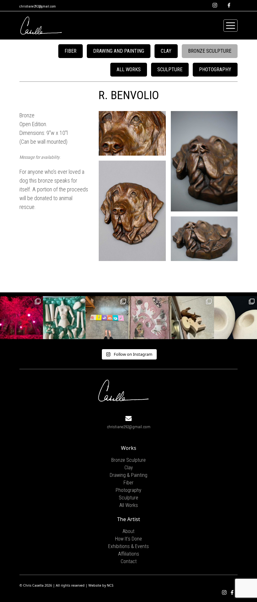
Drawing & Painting (128, 475)
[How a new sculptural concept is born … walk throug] (21, 317)
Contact (129, 561)
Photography (215, 69)
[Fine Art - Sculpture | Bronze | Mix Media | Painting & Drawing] (41, 25)
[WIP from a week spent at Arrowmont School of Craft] (149, 317)
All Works (129, 69)
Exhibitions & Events (128, 546)
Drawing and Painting (118, 51)
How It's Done (128, 539)
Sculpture (169, 69)
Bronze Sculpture (209, 51)
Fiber (70, 51)
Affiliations (128, 554)
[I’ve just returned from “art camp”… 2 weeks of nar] (107, 317)
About (128, 531)
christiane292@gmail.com (37, 6)
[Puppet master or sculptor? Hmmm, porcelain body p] (64, 317)
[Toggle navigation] (230, 25)
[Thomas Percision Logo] (123, 390)
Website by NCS (100, 585)
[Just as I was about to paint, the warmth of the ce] (192, 317)
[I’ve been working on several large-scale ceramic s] (235, 317)
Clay (166, 51)
